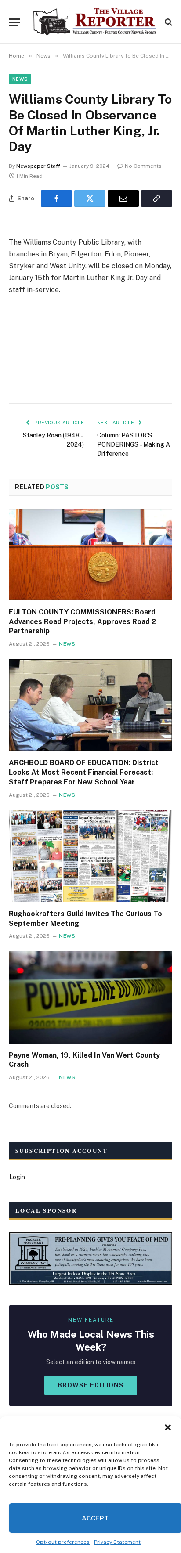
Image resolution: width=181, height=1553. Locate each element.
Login (17, 1177)
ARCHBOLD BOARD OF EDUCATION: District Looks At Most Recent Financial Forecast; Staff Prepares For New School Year (84, 772)
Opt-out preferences (63, 1542)
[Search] (167, 22)
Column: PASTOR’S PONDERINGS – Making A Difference (133, 444)
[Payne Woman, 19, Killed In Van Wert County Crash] (90, 997)
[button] (167, 1427)
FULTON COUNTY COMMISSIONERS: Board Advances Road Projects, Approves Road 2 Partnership (82, 622)
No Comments (143, 166)
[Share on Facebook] (56, 198)
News (20, 79)
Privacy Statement (117, 1542)
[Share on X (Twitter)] (89, 198)
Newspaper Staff (38, 166)
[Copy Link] (156, 198)
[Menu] (14, 22)
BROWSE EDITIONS (91, 1385)
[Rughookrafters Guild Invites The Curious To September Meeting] (90, 856)
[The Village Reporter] (94, 22)
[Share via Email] (123, 198)
